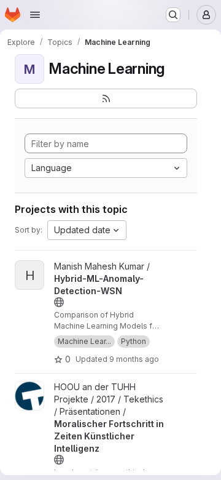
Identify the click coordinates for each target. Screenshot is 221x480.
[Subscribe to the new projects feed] (106, 98)
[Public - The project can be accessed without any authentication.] (59, 302)
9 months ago (134, 359)
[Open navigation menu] (35, 15)
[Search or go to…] (173, 14)
